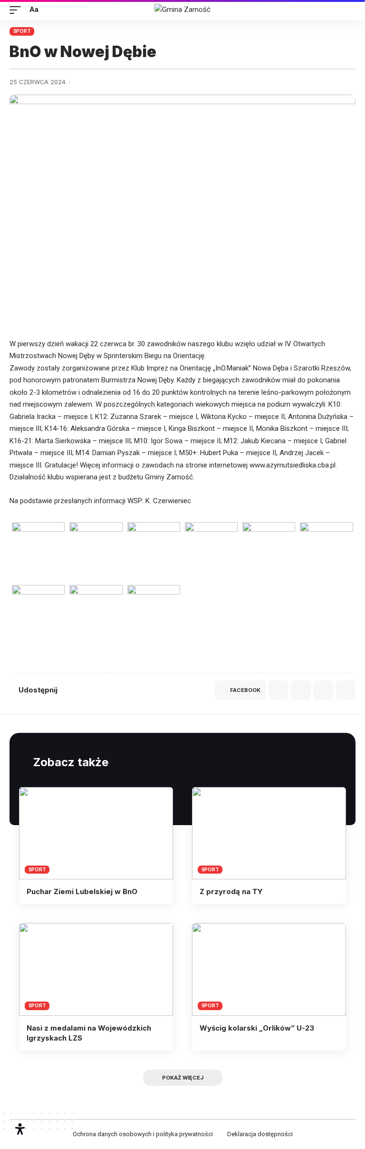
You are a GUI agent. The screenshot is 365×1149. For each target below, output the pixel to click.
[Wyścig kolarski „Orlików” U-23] (269, 969)
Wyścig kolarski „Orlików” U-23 (257, 1027)
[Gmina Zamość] (182, 10)
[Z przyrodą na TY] (269, 833)
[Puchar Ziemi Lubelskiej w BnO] (96, 833)
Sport (22, 31)
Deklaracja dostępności (260, 1134)
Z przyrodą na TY (231, 891)
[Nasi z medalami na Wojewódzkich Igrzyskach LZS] (96, 969)
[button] (18, 10)
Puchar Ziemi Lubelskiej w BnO (82, 891)
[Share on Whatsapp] (278, 690)
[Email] (301, 690)
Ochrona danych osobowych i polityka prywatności (143, 1134)
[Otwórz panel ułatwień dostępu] (20, 1129)
